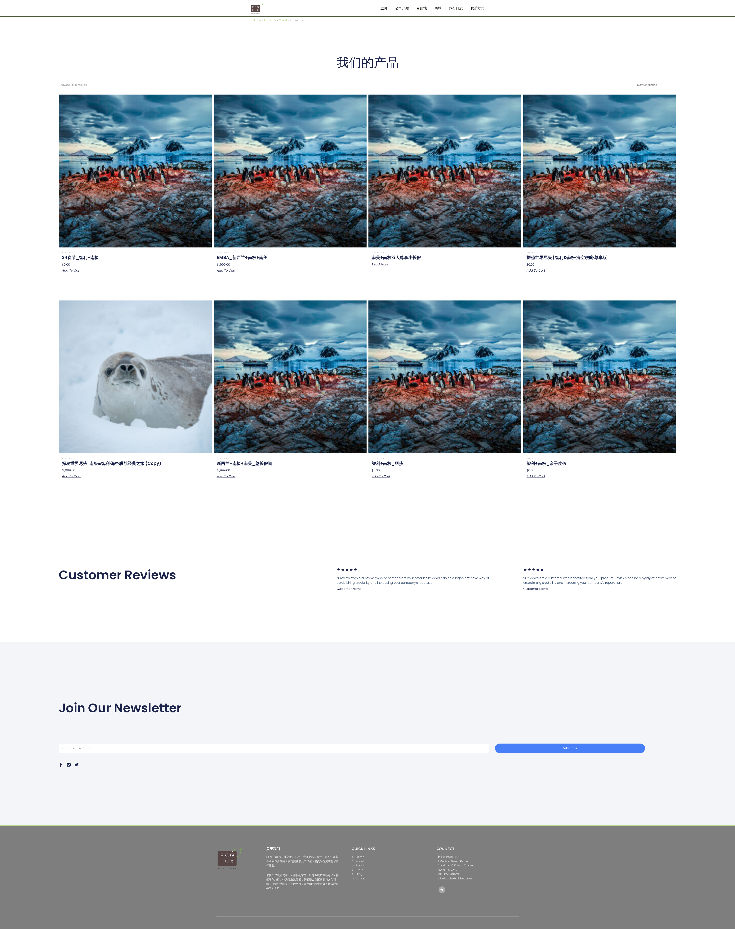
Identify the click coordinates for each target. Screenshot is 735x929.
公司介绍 (402, 8)
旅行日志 (456, 8)
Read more (380, 264)
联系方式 (477, 8)
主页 (384, 8)
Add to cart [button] (71, 270)
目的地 (421, 8)
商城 (437, 8)
